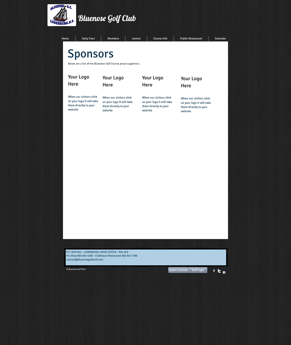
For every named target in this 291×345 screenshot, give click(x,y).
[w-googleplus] (225, 273)
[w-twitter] (219, 271)
